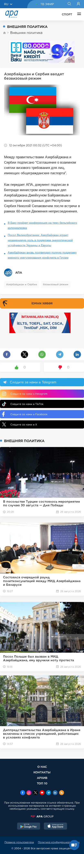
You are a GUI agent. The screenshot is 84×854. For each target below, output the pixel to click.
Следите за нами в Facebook (29, 414)
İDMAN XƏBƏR (42, 303)
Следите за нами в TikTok (26, 404)
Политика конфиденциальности (59, 842)
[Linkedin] (55, 793)
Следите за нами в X (23, 424)
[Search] (69, 4)
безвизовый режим (55, 284)
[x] (35, 793)
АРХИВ (42, 777)
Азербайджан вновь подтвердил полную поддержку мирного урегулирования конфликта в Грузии (42, 255)
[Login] (78, 4)
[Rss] (61, 793)
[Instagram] (29, 793)
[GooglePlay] (28, 826)
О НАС (42, 766)
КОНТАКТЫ (42, 772)
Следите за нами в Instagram (28, 393)
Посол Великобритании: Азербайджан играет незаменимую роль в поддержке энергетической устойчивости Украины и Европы (40, 240)
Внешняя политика (26, 33)
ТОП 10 (42, 783)
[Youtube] (42, 793)
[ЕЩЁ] (78, 14)
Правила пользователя (19, 842)
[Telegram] (48, 793)
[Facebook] (22, 793)
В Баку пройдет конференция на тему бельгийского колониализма (42, 225)
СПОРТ (67, 14)
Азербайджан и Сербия (21, 284)
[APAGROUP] (42, 816)
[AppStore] (55, 826)
